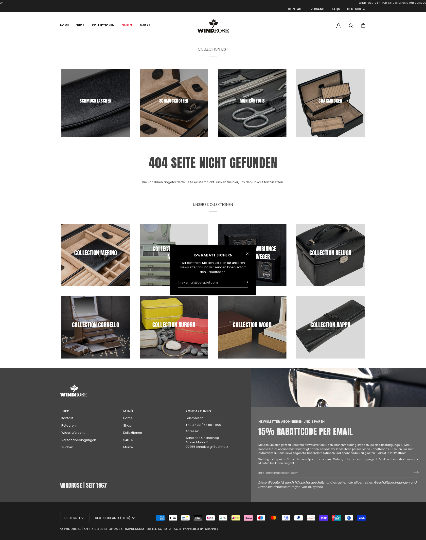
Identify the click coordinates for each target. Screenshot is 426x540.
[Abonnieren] (244, 282)
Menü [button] (128, 411)
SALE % (128, 440)
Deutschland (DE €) (113, 518)
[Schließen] (249, 254)
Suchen (67, 447)
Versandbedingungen (78, 440)
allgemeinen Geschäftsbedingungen (382, 482)
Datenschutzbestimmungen (279, 487)
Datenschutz (159, 528)
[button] (80, 25)
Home (128, 418)
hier (235, 182)
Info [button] (65, 411)
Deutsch (354, 9)
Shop (127, 425)
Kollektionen (132, 433)
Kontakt (67, 418)
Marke (128, 447)
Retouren (68, 425)
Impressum (134, 528)
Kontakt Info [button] (198, 411)
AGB (177, 528)
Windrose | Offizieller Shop (88, 528)
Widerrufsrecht (73, 433)
